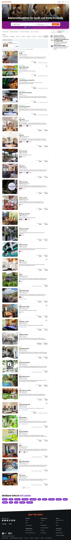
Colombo (5, 499)
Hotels (27, 522)
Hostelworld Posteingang (60, 535)
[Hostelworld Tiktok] (14, 520)
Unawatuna (29, 502)
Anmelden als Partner (59, 532)
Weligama (59, 499)
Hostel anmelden (58, 530)
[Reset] (34, 24)
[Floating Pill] (21, 487)
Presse (57, 522)
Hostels (27, 520)
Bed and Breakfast (22, 51)
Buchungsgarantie (44, 525)
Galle (11, 502)
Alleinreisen (42, 530)
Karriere (57, 525)
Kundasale (17, 499)
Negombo (5, 502)
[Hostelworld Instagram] (7, 520)
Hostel (20, 117)
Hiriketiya (22, 502)
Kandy (11, 499)
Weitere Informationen (30, 49)
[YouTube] (9, 520)
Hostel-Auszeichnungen (44, 527)
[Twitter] (5, 520)
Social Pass (42, 520)
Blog (41, 522)
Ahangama (51, 499)
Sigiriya (44, 499)
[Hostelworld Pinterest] (12, 520)
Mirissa (65, 499)
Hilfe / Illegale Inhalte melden (30, 532)
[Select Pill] (66, 2)
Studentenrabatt (43, 532)
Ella (39, 499)
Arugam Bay (25, 499)
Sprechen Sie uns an (29, 530)
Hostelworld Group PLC (60, 520)
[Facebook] (2, 520)
